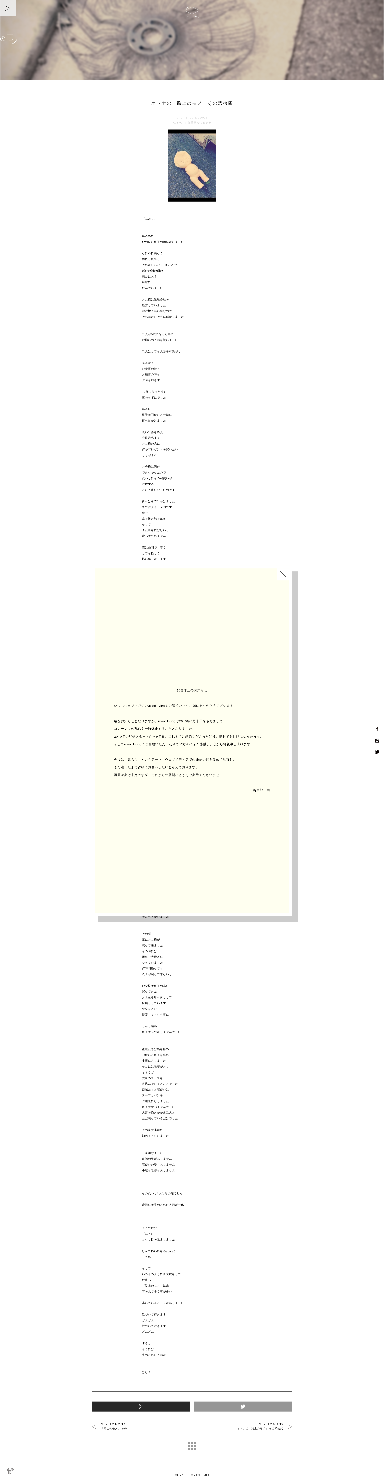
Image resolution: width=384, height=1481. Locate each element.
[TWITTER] (376, 752)
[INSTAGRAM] (376, 740)
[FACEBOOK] (376, 729)
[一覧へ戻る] (192, 1446)
